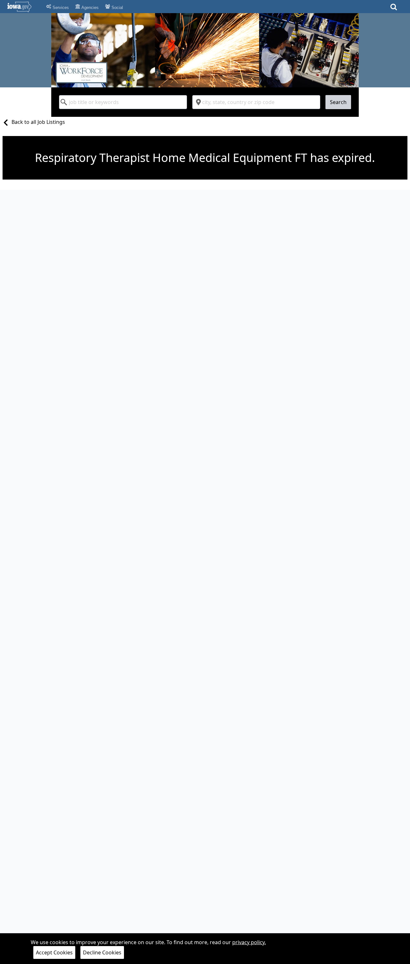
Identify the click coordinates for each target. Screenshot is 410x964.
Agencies (89, 7)
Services (60, 7)
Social (116, 7)
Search (338, 102)
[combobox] (123, 102)
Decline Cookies (102, 952)
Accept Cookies (54, 952)
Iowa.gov (23, 6)
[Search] (393, 8)
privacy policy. (249, 942)
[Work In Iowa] (205, 50)
